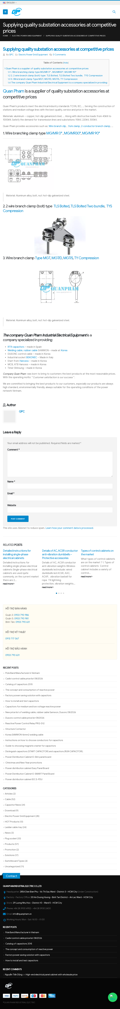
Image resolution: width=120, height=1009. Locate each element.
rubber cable (30, 350)
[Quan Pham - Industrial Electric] (17, 12)
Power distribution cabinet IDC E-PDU (23, 779)
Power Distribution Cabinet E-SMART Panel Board (29, 773)
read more (8, 587)
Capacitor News (13, 805)
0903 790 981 (21, 618)
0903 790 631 (23, 622)
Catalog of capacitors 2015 (19, 684)
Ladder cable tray (13, 827)
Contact (11, 876)
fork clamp (74, 126)
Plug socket (11, 838)
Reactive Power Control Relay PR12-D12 (24, 723)
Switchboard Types (14, 861)
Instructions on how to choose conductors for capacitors (34, 740)
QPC (11, 54)
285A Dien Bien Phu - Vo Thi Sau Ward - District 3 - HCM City (48, 891)
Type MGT (42, 258)
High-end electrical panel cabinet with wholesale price (51, 974)
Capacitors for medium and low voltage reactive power (33, 706)
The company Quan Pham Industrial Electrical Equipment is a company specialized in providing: (58, 82)
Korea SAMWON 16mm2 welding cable (24, 734)
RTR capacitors (16, 346)
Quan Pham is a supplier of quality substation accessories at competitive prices (47, 68)
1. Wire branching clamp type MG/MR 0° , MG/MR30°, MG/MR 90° (42, 72)
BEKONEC (31, 357)
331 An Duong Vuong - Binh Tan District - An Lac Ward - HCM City (62, 897)
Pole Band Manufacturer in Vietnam (22, 673)
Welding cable (15, 350)
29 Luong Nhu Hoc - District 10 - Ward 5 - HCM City (37, 903)
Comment (13, 449)
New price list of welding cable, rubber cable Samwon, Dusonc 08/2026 (40, 712)
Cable (8, 799)
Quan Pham (13, 91)
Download (10, 810)
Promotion (10, 849)
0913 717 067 (12, 638)
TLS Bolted (61, 206)
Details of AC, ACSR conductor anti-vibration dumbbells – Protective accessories (21, 554)
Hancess (24, 361)
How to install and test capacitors (22, 701)
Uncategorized (12, 866)
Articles (9, 793)
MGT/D (57, 258)
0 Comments (59, 54)
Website (11, 505)
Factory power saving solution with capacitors (28, 695)
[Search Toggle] (114, 12)
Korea (64, 350)
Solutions (9, 855)
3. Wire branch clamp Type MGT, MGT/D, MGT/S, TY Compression (43, 79)
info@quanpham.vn (22, 914)
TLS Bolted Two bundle (87, 206)
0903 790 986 (21, 615)
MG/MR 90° (91, 133)
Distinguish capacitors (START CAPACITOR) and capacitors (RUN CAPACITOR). (44, 751)
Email (10, 493)
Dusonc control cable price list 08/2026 (24, 718)
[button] (56, 593)
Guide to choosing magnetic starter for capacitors (30, 746)
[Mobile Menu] (5, 11)
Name (11, 481)
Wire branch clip (57, 126)
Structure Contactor (15, 729)
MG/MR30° (72, 133)
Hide (66, 63)
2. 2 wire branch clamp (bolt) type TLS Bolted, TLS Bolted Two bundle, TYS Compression (55, 75)
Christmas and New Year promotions (23, 762)
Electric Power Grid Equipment (33, 54)
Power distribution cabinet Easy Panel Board (27, 768)
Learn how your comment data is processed (69, 528)
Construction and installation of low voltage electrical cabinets (98, 554)
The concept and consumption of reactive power (30, 690)
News (8, 833)
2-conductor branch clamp (95, 126)
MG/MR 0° (54, 133)
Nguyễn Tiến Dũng (13, 974)
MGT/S (68, 258)
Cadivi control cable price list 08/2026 (24, 678)
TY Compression (86, 258)
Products (9, 844)
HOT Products (12, 821)
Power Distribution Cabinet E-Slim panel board (28, 757)
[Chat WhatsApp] (113, 997)
